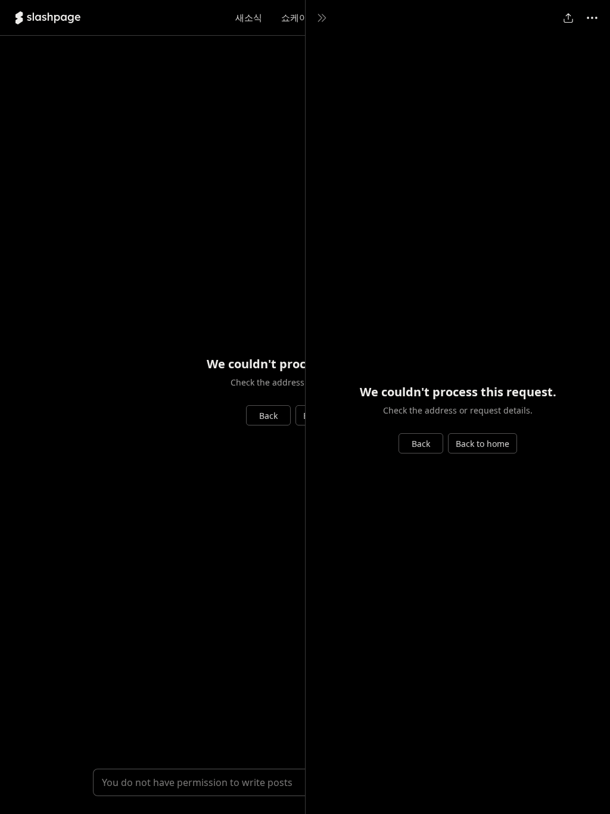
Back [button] (268, 415)
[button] (48, 18)
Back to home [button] (482, 443)
